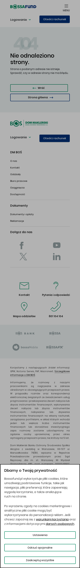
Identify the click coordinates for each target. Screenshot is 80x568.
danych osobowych (60, 524)
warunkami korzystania (52, 519)
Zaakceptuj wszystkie (40, 560)
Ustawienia (40, 535)
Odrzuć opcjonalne (40, 547)
